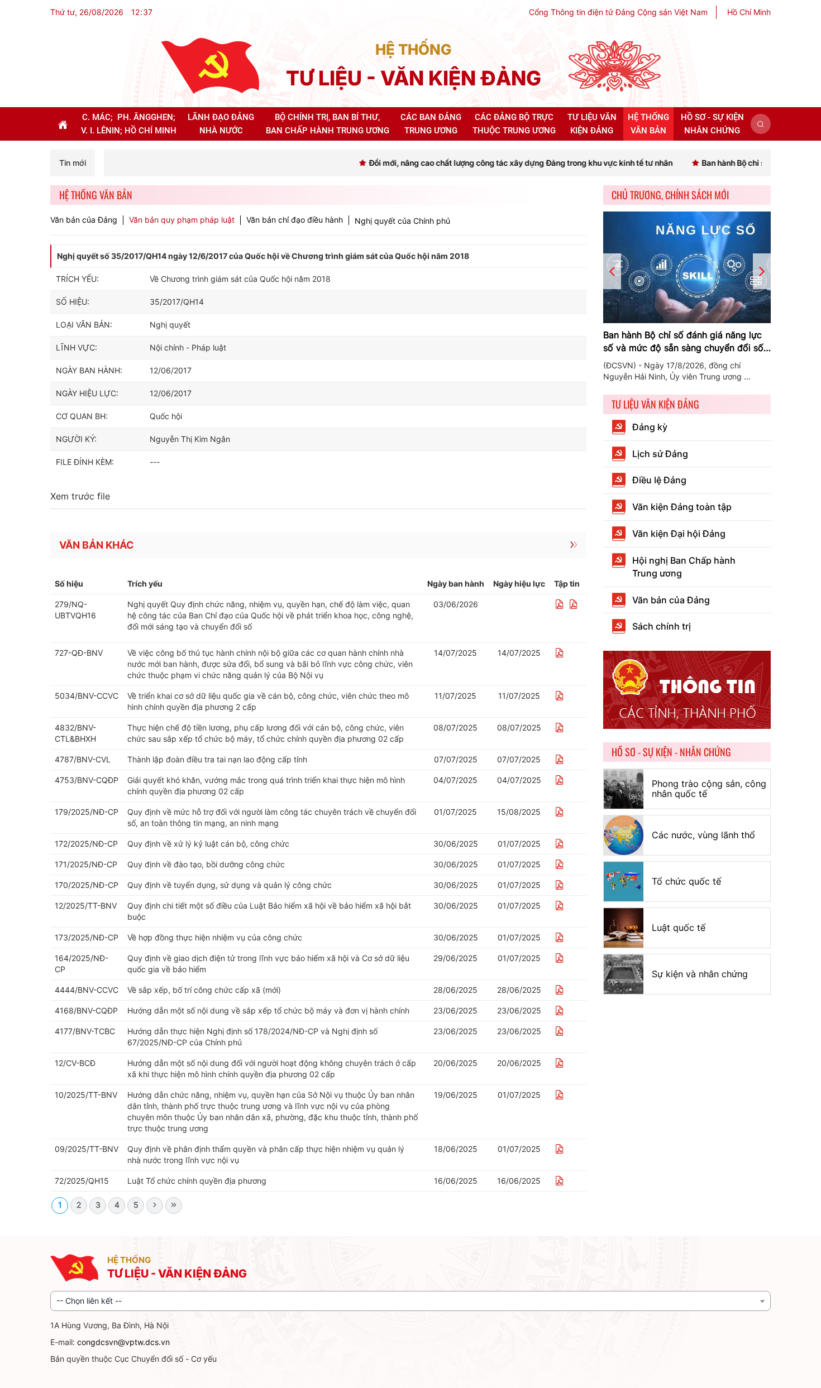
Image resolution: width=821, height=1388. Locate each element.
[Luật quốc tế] (623, 928)
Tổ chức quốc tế (686, 881)
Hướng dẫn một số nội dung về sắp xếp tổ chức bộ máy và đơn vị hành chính (268, 1010)
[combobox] (410, 1301)
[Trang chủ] (210, 65)
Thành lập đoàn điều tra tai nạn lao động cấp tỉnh (217, 759)
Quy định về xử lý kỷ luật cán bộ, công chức (208, 843)
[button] (761, 124)
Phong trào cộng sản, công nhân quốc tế (709, 788)
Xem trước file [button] (80, 496)
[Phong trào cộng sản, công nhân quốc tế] (623, 789)
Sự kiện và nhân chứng (700, 973)
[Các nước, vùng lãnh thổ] (623, 835)
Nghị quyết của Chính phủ (402, 220)
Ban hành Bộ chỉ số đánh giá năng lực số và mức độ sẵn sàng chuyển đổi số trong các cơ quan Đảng (683, 341)
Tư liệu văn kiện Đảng (655, 404)
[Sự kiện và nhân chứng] (623, 974)
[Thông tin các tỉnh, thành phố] (687, 689)
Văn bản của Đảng (83, 219)
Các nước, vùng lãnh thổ (703, 835)
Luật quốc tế (678, 927)
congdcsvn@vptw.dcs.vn (123, 1342)
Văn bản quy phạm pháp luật (182, 219)
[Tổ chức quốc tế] (623, 881)
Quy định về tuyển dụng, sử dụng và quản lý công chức (229, 885)
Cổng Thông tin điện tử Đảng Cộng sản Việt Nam (618, 12)
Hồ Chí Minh (749, 12)
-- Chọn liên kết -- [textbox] (89, 1300)
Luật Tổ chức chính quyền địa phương (196, 1180)
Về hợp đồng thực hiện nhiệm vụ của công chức (214, 937)
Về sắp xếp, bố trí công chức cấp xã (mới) (204, 990)
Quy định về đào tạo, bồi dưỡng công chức (206, 864)
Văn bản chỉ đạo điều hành (294, 219)
